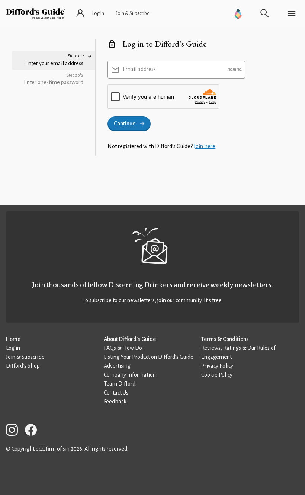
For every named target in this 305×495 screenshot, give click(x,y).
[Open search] (264, 13)
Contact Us (116, 393)
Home (13, 339)
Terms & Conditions (225, 339)
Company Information (130, 375)
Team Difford (119, 384)
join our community (179, 300)
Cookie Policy (216, 375)
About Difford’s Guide (130, 339)
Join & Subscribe (25, 357)
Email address (139, 69)
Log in (13, 348)
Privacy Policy (217, 366)
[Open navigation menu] (291, 13)
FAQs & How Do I (124, 348)
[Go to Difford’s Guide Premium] (238, 13)
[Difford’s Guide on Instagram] (15, 431)
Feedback (115, 402)
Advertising (117, 366)
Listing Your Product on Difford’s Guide (148, 357)
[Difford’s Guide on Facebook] (34, 431)
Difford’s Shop (23, 366)
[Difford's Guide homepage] (35, 13)
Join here (204, 146)
